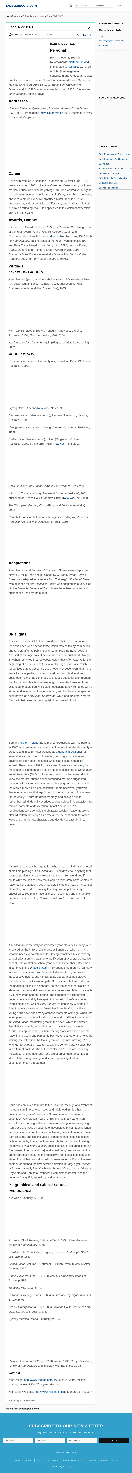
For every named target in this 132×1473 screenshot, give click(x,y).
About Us (28, 1460)
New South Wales (52, 112)
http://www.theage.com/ (38, 1379)
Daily (114, 1460)
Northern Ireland (79, 62)
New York (43, 408)
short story (77, 765)
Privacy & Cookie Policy (73, 1460)
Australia (73, 66)
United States (38, 967)
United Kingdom (48, 245)
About (111, 41)
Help (39, 1460)
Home (17, 1460)
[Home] (21, 5)
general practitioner (70, 751)
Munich (54, 236)
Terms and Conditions (98, 1460)
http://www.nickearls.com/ (50, 1391)
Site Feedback (52, 1460)
